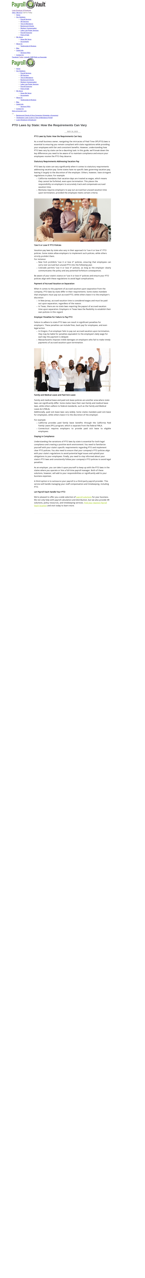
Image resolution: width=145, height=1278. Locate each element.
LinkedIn (27, 57)
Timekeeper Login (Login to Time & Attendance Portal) (34, 117)
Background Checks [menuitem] (27, 26)
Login (21, 10)
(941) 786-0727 (17, 12)
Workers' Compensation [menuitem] (28, 28)
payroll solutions (84, 497)
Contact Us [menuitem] (20, 55)
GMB (32, 57)
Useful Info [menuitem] (19, 50)
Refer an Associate (40, 57)
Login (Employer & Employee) (26, 120)
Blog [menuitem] (17, 48)
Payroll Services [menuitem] (25, 19)
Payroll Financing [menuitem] (26, 32)
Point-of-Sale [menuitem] (24, 35)
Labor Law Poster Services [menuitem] (29, 30)
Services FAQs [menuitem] (25, 53)
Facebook (15, 57)
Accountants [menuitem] (24, 41)
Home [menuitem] (18, 15)
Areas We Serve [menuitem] (25, 39)
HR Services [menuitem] (24, 21)
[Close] (13, 113)
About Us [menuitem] (19, 44)
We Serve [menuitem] (19, 37)
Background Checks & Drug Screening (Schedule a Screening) (37, 115)
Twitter (21, 57)
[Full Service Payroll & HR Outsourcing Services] (29, 8)
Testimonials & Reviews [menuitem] (28, 46)
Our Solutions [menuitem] (20, 17)
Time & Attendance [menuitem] (26, 24)
